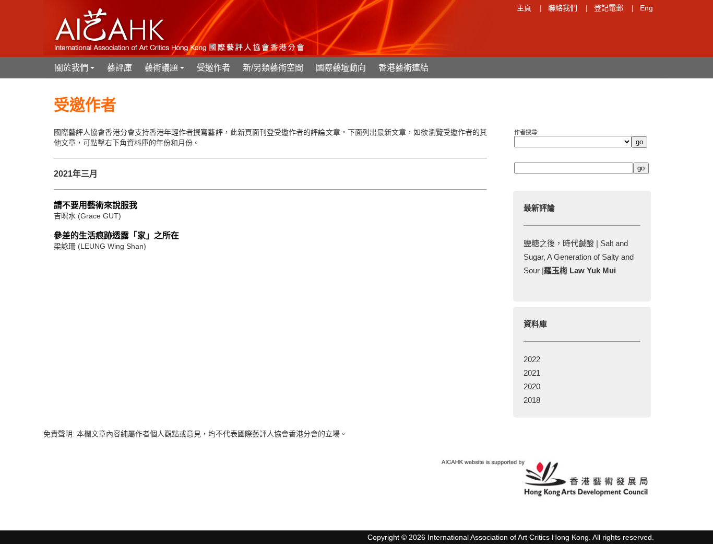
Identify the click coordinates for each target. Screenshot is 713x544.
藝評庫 (119, 67)
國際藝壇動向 (341, 67)
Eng (646, 8)
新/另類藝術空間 (273, 67)
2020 (532, 386)
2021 (532, 372)
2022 (532, 359)
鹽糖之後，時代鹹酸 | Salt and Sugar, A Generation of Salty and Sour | (579, 257)
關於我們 (76, 70)
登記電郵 (608, 8)
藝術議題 (165, 70)
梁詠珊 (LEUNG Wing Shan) (100, 246)
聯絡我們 (562, 8)
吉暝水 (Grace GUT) (87, 216)
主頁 (524, 8)
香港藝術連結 (403, 67)
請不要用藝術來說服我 (95, 205)
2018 (532, 400)
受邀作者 (213, 67)
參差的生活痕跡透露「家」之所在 (116, 235)
